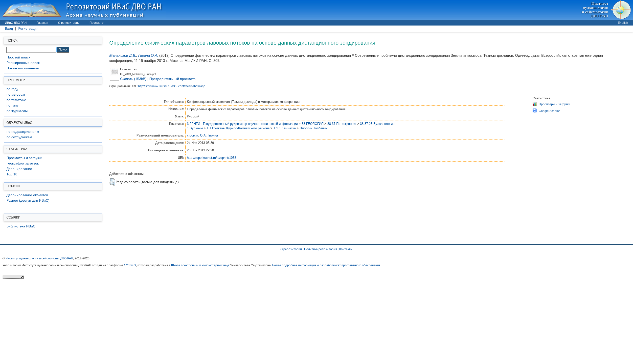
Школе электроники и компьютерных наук (200, 265)
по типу (12, 105)
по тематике (16, 100)
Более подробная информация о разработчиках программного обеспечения (326, 265)
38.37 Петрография (341, 124)
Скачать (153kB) (133, 79)
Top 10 (11, 174)
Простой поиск (18, 57)
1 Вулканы (195, 128)
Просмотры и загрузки (24, 158)
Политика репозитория (320, 249)
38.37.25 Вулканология (377, 124)
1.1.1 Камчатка (284, 128)
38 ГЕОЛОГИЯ (312, 124)
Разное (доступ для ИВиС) (27, 200)
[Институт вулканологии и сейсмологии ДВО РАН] (607, 10)
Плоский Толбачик (313, 128)
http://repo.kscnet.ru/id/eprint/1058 (211, 158)
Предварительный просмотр (172, 79)
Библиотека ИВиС (20, 226)
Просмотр (97, 23)
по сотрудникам (19, 137)
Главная (42, 23)
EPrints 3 (130, 265)
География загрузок (22, 163)
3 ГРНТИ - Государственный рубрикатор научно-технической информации (242, 124)
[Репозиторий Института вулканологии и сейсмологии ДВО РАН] (83, 10)
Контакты (346, 249)
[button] (112, 182)
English (623, 23)
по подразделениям (22, 132)
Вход (9, 28)
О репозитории (69, 23)
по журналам (17, 111)
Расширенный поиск (23, 63)
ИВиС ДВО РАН (16, 23)
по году (12, 89)
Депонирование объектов (27, 195)
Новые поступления (22, 68)
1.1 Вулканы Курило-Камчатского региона (238, 128)
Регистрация (28, 28)
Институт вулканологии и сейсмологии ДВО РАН (39, 258)
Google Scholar (549, 111)
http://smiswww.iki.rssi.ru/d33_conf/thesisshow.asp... (172, 86)
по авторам (15, 94)
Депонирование (19, 169)
